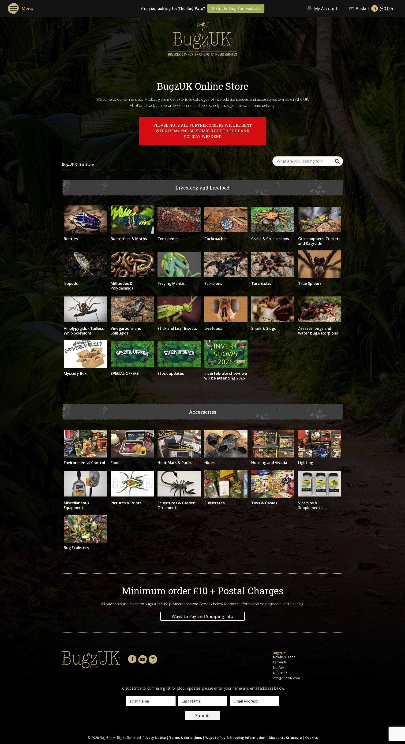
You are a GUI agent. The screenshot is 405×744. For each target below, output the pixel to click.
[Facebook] (132, 659)
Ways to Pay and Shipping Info (202, 616)
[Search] (337, 161)
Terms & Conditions (185, 737)
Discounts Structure (285, 737)
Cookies (311, 737)
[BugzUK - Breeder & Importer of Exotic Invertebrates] (202, 35)
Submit (202, 715)
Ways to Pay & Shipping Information (235, 737)
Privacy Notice (154, 737)
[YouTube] (142, 659)
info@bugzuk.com (286, 678)
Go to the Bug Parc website (236, 8)
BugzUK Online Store (78, 164)
